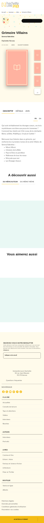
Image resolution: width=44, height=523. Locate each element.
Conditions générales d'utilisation (14, 507)
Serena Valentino (8, 36)
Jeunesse (11, 12)
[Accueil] (10, 5)
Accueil (4, 12)
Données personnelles (10, 504)
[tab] (8, 111)
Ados (17, 12)
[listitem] (3, 392)
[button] (32, 21)
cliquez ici (6, 350)
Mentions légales (8, 501)
